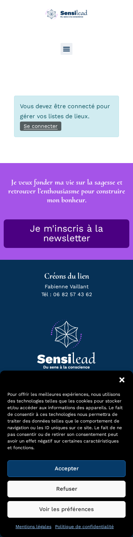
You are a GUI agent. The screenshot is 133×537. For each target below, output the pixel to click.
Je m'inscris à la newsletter (66, 233)
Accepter (67, 468)
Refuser (66, 488)
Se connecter (41, 126)
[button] (122, 380)
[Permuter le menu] (66, 49)
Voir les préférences (66, 509)
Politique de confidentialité (84, 526)
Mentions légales (33, 526)
